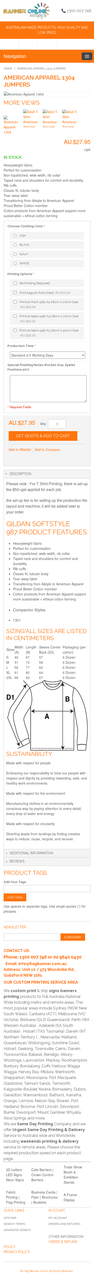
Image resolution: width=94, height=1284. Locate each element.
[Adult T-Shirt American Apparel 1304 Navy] (51, 118)
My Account (57, 1218)
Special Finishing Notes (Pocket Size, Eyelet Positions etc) (41, 367)
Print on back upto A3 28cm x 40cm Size (49, 333)
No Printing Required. (35, 283)
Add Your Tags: (15, 882)
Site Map (10, 1218)
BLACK (24, 245)
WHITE (24, 263)
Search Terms (14, 1224)
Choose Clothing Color (25, 226)
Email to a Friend (13, 457)
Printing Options (19, 274)
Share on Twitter (33, 457)
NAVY (24, 254)
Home (8, 68)
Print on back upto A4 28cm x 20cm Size (49, 318)
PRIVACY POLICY (17, 1252)
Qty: (43, 424)
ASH (23, 235)
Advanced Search (17, 1230)
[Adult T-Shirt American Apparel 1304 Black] (32, 118)
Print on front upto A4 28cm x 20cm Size (49, 304)
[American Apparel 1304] (12, 124)
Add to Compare (47, 449)
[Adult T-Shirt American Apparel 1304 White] (71, 118)
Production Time (20, 346)
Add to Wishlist (20, 449)
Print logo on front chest (45, 292)
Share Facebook (23, 457)
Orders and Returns (64, 1224)
